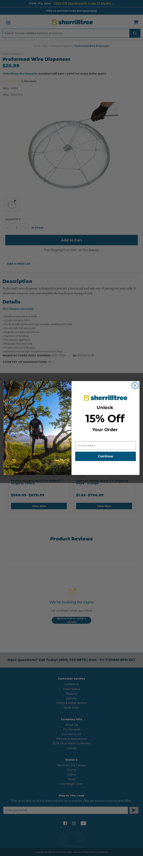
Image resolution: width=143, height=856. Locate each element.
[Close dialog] (135, 386)
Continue (105, 456)
